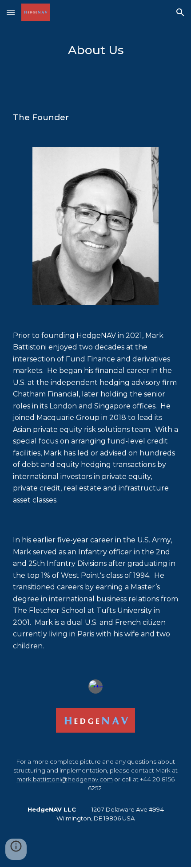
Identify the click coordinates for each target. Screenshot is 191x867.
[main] (95, 49)
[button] (10, 12)
